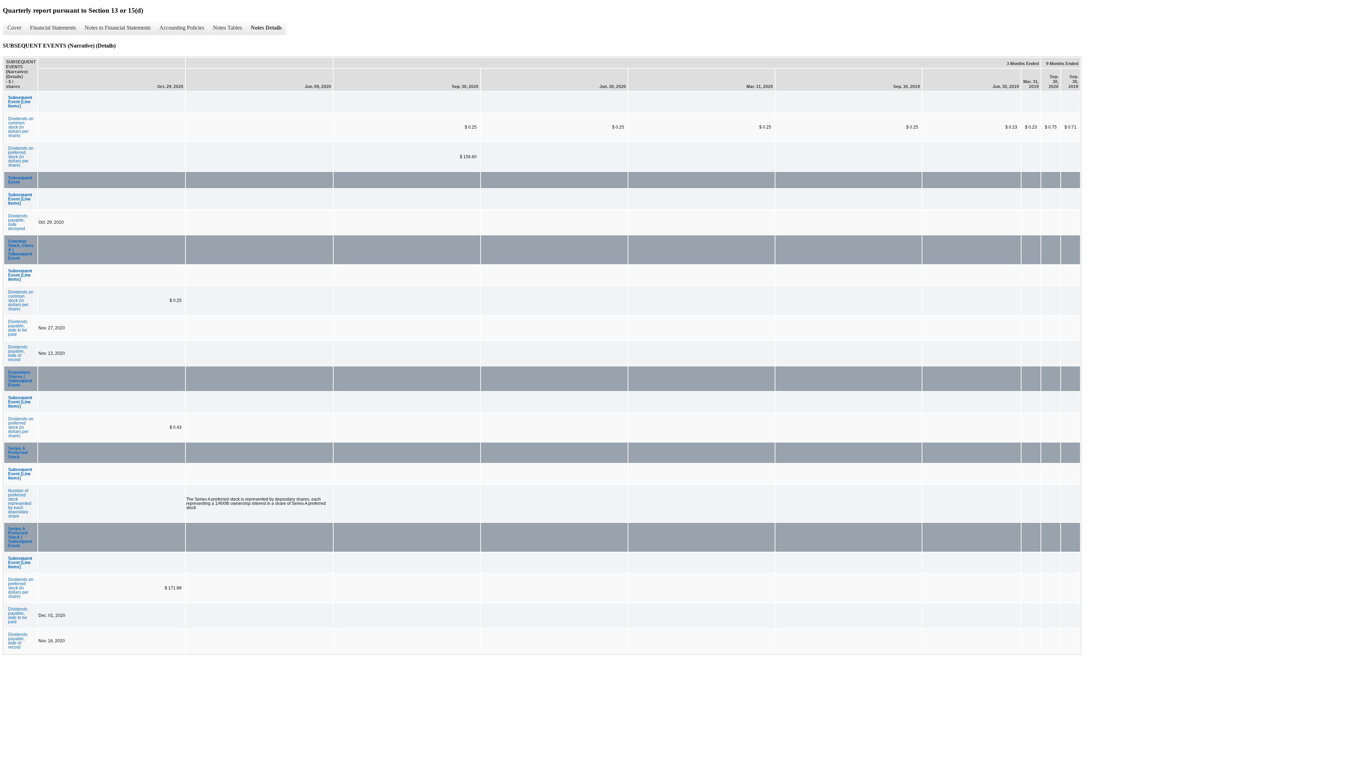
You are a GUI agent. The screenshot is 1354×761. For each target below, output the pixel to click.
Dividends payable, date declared (18, 222)
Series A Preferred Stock (18, 452)
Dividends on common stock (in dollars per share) (20, 127)
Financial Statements (53, 28)
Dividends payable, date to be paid (18, 328)
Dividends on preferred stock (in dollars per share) (20, 156)
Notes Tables (227, 28)
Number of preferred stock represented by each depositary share (19, 503)
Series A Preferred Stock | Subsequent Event (20, 537)
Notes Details (266, 28)
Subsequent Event (20, 180)
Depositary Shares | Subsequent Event (20, 378)
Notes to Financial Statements (118, 28)
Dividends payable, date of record (18, 353)
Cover (14, 28)
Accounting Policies (181, 28)
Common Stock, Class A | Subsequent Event (20, 249)
